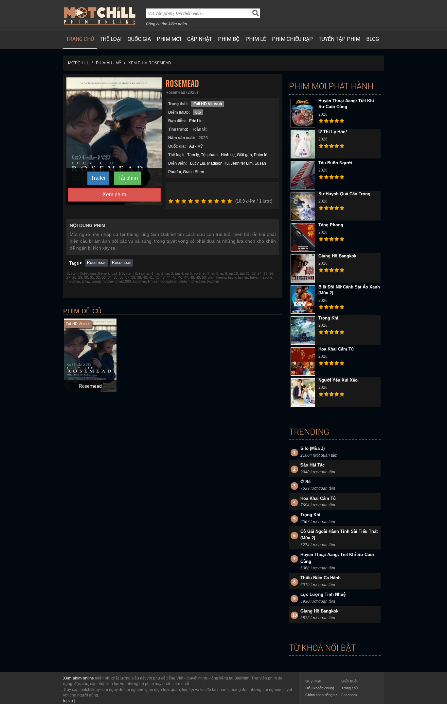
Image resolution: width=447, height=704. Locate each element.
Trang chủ (80, 39)
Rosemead (97, 262)
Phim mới (169, 39)
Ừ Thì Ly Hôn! (332, 131)
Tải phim (127, 178)
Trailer (98, 178)
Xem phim (114, 194)
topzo (68, 700)
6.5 (198, 112)
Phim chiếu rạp (292, 39)
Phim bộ (229, 39)
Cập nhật (199, 39)
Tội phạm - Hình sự (218, 155)
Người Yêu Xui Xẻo (338, 380)
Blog (372, 39)
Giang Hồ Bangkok (337, 256)
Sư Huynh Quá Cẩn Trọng (344, 193)
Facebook (349, 695)
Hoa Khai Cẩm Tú (336, 349)
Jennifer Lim (242, 163)
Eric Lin (196, 121)
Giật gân (244, 155)
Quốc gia (139, 39)
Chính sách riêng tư (321, 695)
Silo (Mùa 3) (312, 448)
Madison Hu (218, 163)
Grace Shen (193, 172)
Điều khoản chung (319, 688)
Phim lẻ (255, 39)
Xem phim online (78, 678)
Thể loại (111, 39)
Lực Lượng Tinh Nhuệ (323, 594)
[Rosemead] (114, 140)
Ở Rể (305, 481)
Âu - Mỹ (196, 146)
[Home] (100, 15)
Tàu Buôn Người (335, 162)
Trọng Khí (328, 318)
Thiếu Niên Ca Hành (320, 577)
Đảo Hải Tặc (312, 465)
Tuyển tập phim (339, 39)
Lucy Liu (197, 163)
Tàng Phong (330, 224)
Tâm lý (193, 155)
